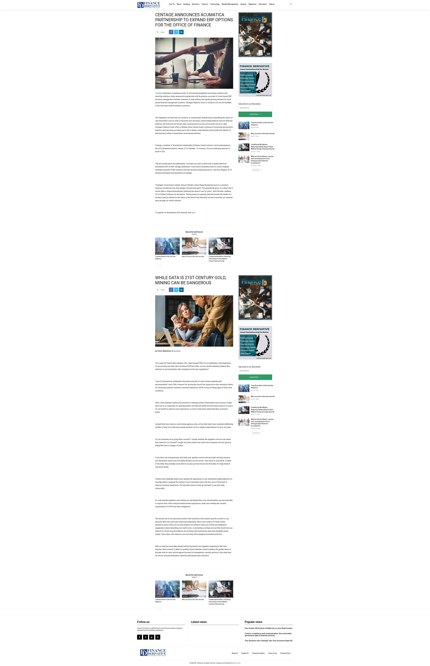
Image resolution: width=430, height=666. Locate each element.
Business (185, 253)
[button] (290, 4)
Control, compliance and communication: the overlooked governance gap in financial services (268, 634)
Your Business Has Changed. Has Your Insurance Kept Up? (269, 641)
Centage (158, 93)
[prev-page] (156, 265)
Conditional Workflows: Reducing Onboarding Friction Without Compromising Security (220, 259)
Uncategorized (160, 253)
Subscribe (253, 114)
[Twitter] (176, 32)
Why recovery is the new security (193, 256)
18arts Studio (237, 663)
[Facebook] (171, 32)
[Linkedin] (181, 32)
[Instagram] (145, 637)
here (193, 213)
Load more (256, 170)
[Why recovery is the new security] (194, 246)
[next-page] (160, 265)
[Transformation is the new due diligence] (167, 246)
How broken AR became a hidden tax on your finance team (268, 628)
